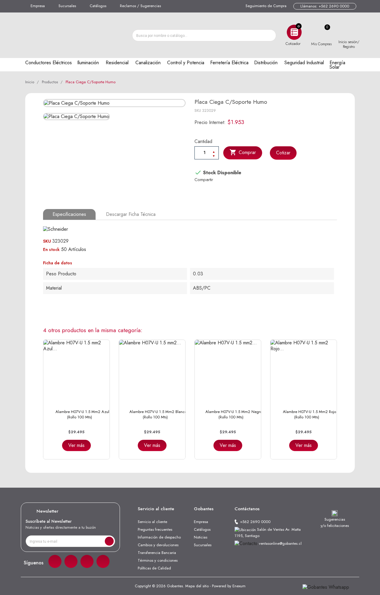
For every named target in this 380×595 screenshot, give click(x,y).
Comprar (242, 152)
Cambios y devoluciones (158, 545)
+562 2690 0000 (255, 522)
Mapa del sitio (197, 586)
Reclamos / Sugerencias (140, 6)
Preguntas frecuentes (155, 529)
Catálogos (98, 6)
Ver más (76, 445)
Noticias (200, 537)
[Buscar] (270, 35)
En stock (51, 249)
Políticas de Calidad (154, 568)
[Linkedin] (87, 561)
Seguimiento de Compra (266, 6)
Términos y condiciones (158, 560)
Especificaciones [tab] (69, 214)
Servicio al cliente (152, 522)
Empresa (38, 6)
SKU (197, 110)
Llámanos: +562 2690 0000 (324, 6)
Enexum (239, 586)
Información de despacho (159, 537)
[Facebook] (54, 561)
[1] (109, 541)
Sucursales (67, 6)
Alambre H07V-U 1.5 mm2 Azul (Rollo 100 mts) (82, 414)
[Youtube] (103, 561)
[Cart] (321, 32)
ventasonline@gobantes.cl (280, 543)
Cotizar (283, 152)
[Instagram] (70, 561)
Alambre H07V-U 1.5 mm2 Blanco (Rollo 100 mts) (158, 414)
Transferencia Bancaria (157, 552)
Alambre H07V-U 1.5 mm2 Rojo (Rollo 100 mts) (309, 414)
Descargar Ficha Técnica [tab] (131, 214)
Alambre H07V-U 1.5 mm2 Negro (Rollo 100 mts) (233, 414)
